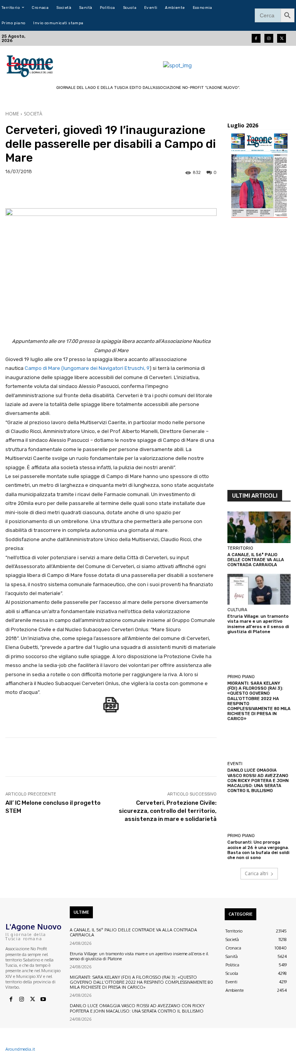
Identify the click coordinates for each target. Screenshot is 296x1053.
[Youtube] (43, 999)
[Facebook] (256, 38)
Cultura (237, 610)
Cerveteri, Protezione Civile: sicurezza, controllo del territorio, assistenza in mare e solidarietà (168, 810)
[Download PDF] (111, 708)
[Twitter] (281, 38)
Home (12, 113)
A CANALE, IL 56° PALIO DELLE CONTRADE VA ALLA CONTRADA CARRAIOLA (255, 559)
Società (33, 113)
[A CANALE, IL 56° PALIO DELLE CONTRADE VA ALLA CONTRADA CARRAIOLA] (259, 527)
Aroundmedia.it (20, 1049)
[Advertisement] (259, 356)
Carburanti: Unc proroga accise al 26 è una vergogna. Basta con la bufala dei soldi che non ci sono (258, 850)
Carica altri (256, 873)
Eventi (234, 764)
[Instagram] (268, 38)
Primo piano (241, 677)
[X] (32, 999)
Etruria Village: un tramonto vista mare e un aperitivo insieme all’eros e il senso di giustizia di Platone (258, 624)
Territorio (240, 548)
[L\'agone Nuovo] (30, 65)
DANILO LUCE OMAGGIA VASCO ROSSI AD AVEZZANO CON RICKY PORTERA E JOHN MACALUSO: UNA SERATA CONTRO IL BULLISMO (258, 780)
